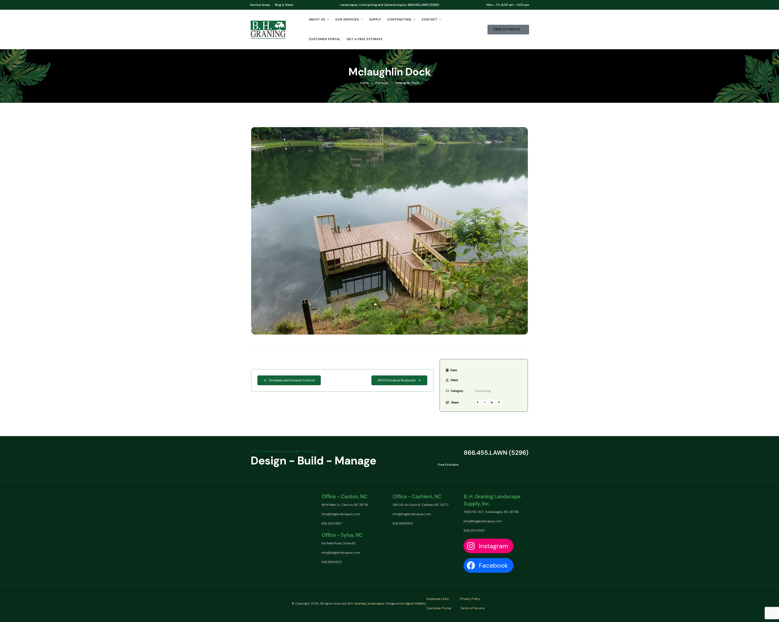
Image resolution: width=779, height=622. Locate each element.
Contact (429, 19)
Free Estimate (448, 464)
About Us (317, 19)
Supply (375, 19)
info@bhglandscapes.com (341, 514)
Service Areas (260, 5)
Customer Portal (325, 39)
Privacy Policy (470, 599)
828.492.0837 (332, 523)
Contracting (399, 19)
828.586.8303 (332, 562)
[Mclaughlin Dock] (389, 231)
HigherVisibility (415, 603)
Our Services (347, 19)
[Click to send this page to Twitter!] (485, 402)
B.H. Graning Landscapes (366, 603)
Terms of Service (472, 608)
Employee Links (437, 599)
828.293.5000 (474, 530)
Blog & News (284, 5)
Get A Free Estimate (365, 39)
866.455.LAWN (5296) (423, 5)
